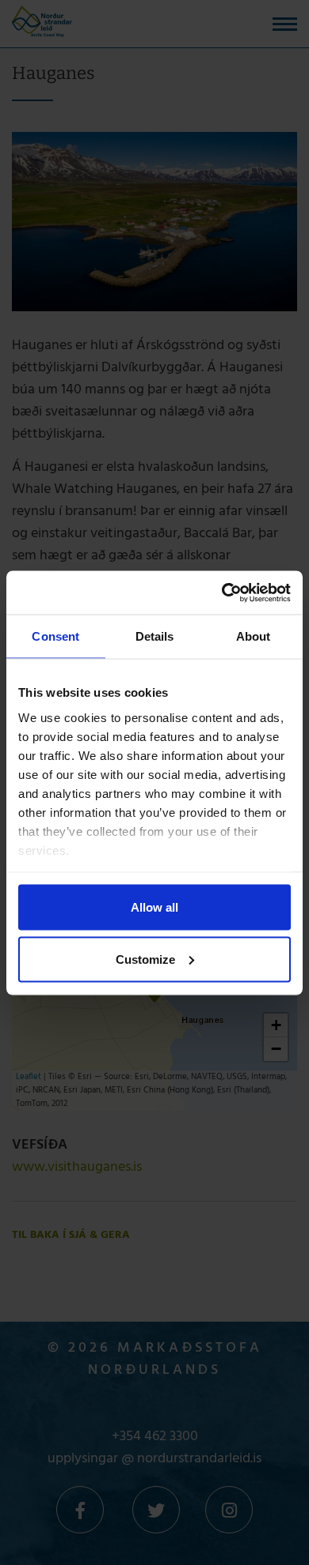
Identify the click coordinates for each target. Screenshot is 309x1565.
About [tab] (253, 636)
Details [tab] (154, 636)
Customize (145, 958)
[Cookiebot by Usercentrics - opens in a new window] (222, 592)
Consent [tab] (55, 636)
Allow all (154, 907)
